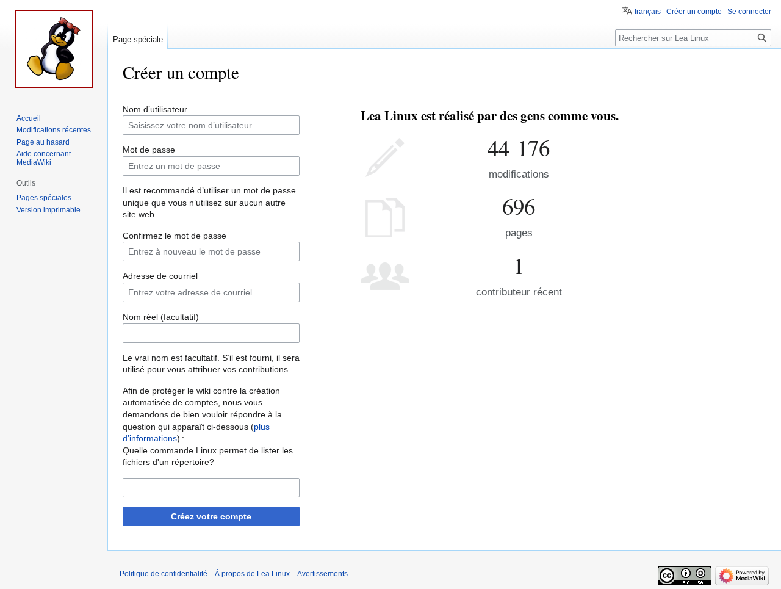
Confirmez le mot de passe (174, 235)
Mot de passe (149, 149)
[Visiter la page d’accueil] (54, 49)
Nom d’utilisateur (155, 109)
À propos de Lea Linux (252, 573)
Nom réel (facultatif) (161, 317)
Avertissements (322, 573)
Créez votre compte (211, 516)
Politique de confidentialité (163, 573)
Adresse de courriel (160, 276)
